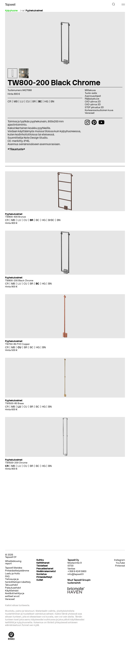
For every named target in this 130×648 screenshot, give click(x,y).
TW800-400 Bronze (15, 216)
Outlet (39, 580)
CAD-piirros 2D (93, 101)
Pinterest (120, 565)
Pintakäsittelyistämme (17, 570)
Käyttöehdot (11, 590)
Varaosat (89, 113)
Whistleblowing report (13, 562)
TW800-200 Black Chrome (19, 280)
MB (13, 220)
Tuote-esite (91, 93)
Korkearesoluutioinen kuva (99, 110)
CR (7, 220)
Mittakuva (90, 90)
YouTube (120, 563)
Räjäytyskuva (92, 98)
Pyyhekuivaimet (34, 10)
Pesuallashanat (44, 568)
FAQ (7, 576)
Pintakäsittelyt (44, 577)
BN (58, 220)
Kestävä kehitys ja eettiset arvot (14, 595)
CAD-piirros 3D (93, 104)
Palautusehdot (13, 587)
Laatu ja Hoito (12, 573)
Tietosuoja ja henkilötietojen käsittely (18, 580)
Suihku (40, 560)
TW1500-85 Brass (14, 403)
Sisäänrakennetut (46, 571)
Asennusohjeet (93, 96)
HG (44, 220)
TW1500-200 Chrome (16, 462)
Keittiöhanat (42, 562)
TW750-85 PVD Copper (17, 344)
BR (31, 220)
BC (37, 220)
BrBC (51, 220)
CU (25, 220)
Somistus (41, 574)
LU (19, 220)
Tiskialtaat (42, 565)
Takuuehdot (11, 584)
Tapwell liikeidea (13, 567)
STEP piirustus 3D (94, 107)
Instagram (119, 560)
